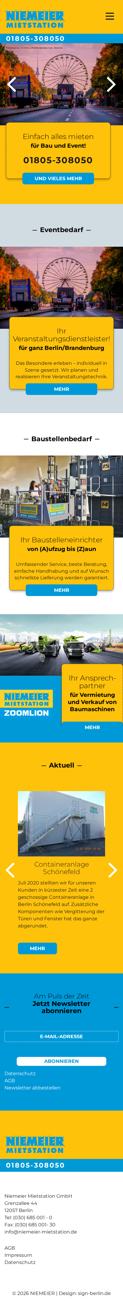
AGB (9, 1080)
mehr (43, 949)
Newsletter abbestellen (32, 1088)
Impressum (18, 1255)
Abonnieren (61, 1061)
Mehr (61, 389)
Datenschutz (20, 1073)
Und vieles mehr (58, 178)
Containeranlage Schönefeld (61, 868)
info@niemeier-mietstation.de (40, 1232)
